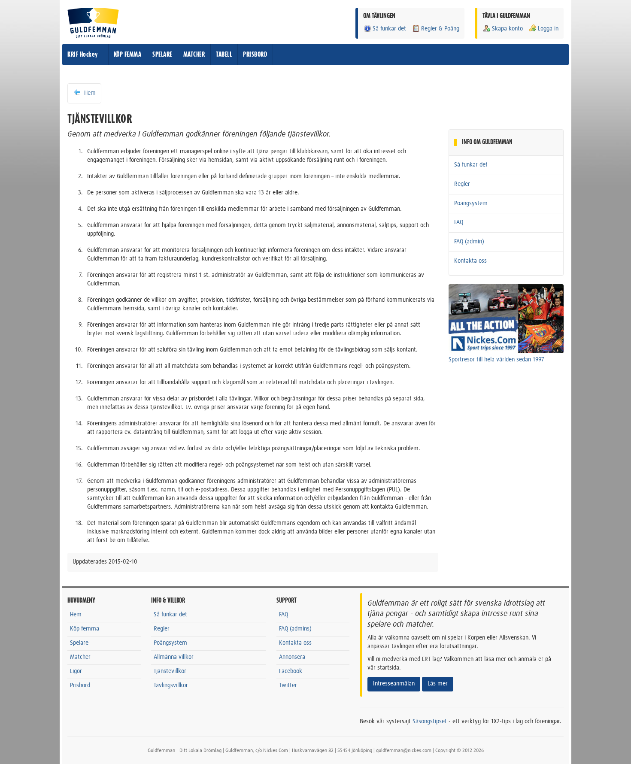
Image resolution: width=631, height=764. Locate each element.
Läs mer (438, 684)
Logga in (548, 29)
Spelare (79, 643)
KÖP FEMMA (128, 55)
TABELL (224, 55)
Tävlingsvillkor (171, 685)
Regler (462, 184)
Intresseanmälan (394, 684)
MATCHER (194, 55)
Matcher (80, 657)
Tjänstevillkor (170, 671)
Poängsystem (471, 203)
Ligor (76, 671)
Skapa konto (507, 29)
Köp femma (84, 629)
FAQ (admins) (295, 629)
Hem (89, 93)
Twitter (288, 685)
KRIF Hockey (82, 55)
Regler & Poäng (440, 29)
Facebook (290, 671)
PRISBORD (255, 55)
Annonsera (292, 657)
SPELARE (162, 55)
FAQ (458, 222)
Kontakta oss (470, 261)
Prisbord (80, 685)
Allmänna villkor (174, 657)
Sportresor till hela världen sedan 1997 (496, 360)
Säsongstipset (430, 722)
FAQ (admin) (469, 242)
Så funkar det (389, 29)
